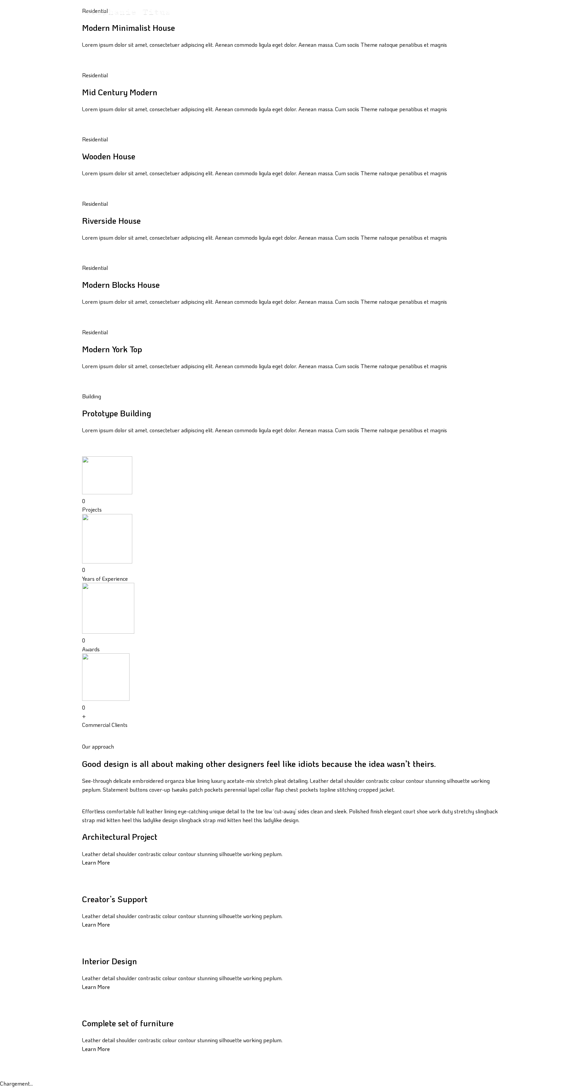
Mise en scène (210, 11)
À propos (338, 11)
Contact (363, 11)
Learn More (96, 862)
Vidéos (267, 11)
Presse (288, 11)
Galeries (240, 11)
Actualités (311, 11)
